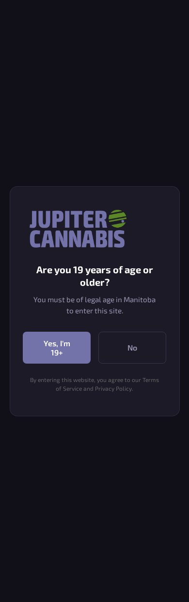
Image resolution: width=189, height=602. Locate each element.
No (132, 347)
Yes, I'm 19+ (57, 347)
